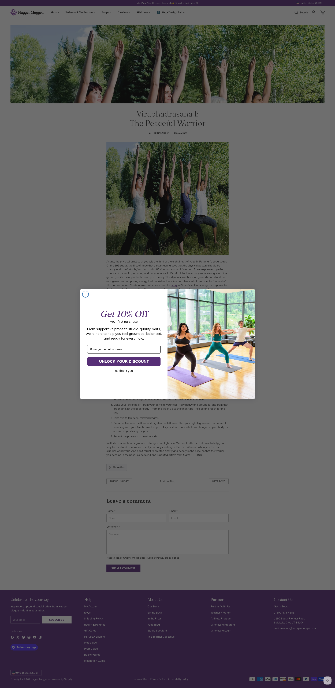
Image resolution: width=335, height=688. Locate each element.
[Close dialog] (85, 294)
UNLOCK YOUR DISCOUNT (124, 361)
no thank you (124, 371)
